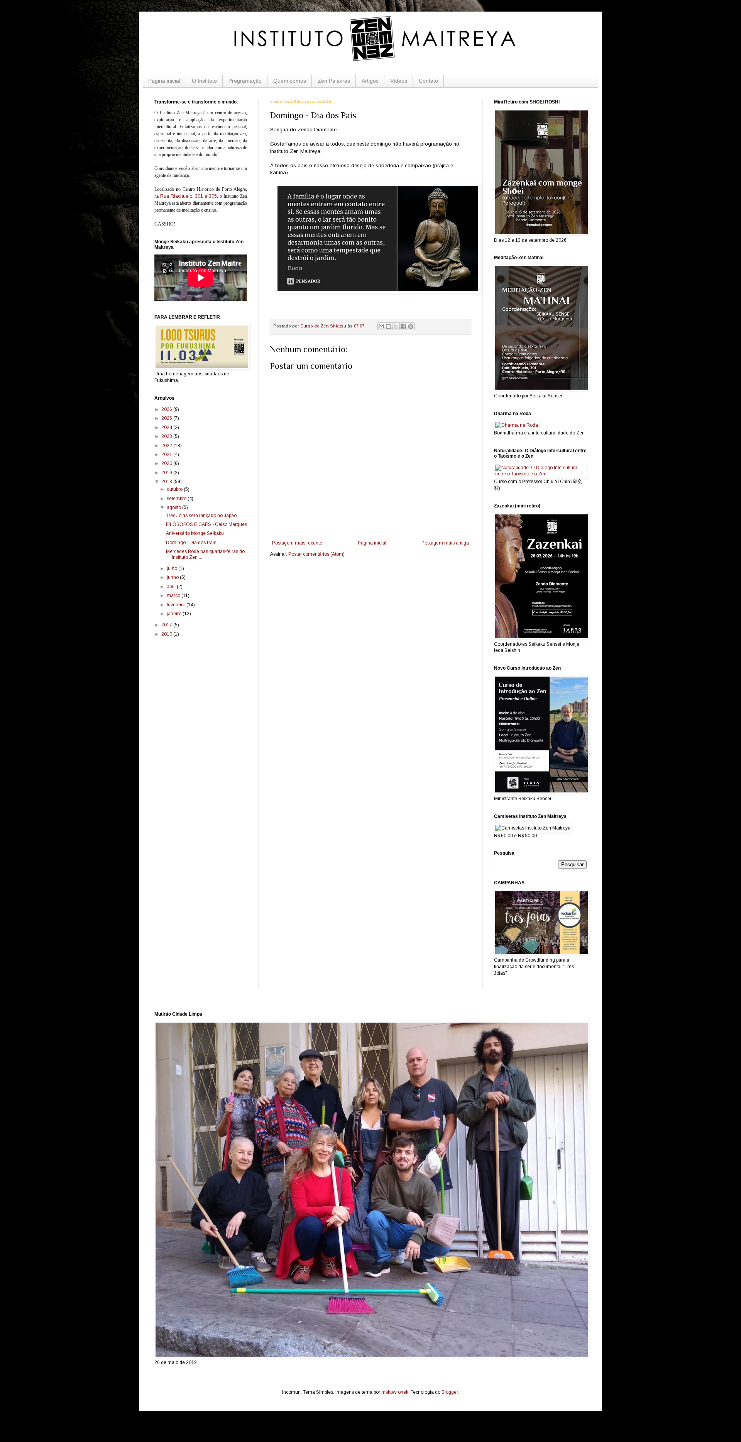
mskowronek (394, 1392)
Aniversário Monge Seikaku (195, 533)
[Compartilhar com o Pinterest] (410, 326)
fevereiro (176, 604)
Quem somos (289, 81)
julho (172, 568)
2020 (167, 463)
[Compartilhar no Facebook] (403, 326)
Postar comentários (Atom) (316, 554)
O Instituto (204, 81)
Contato (428, 81)
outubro (175, 489)
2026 (167, 409)
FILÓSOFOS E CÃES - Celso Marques (206, 524)
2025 (167, 418)
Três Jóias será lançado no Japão (201, 515)
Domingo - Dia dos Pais (191, 542)
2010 (167, 634)
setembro (177, 498)
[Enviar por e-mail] (381, 326)
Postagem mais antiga (445, 543)
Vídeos (398, 81)
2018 (167, 481)
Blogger (450, 1392)
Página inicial (164, 81)
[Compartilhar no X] (396, 326)
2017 (167, 625)
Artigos (370, 81)
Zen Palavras (334, 81)
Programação (245, 81)
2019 (167, 472)
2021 (167, 454)
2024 (167, 427)
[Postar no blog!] (388, 326)
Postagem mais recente (297, 543)
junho (173, 577)
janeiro (175, 613)
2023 (167, 436)
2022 (167, 445)
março (174, 595)
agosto (174, 507)
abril (172, 586)
